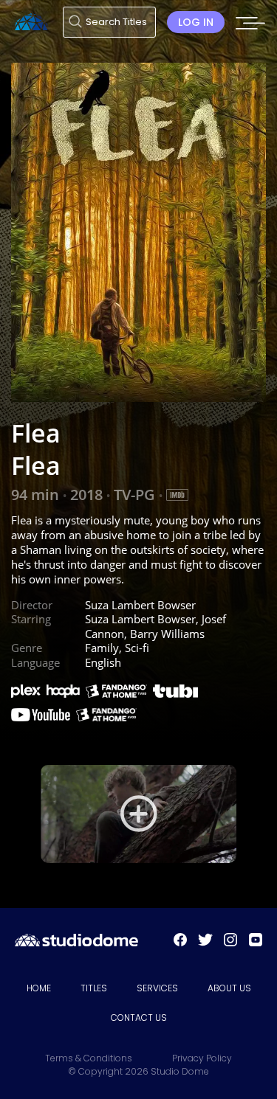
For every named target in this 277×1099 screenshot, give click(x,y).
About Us (229, 988)
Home (39, 988)
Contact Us (139, 1017)
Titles (94, 988)
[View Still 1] (138, 813)
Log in (195, 22)
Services (157, 988)
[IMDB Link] (177, 495)
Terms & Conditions (88, 1058)
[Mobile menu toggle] (250, 27)
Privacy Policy (202, 1058)
